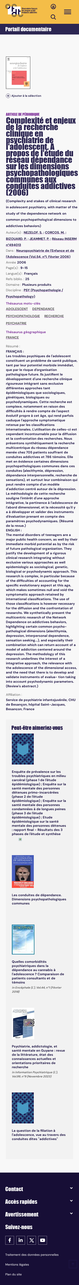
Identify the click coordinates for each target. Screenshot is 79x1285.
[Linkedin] (20, 1240)
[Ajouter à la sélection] (8, 95)
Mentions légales (17, 1264)
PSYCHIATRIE (16, 323)
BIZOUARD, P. (16, 239)
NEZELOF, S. (33, 232)
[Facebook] (9, 1240)
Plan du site (13, 1274)
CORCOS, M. (55, 232)
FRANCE (12, 337)
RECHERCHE (54, 316)
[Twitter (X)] (31, 1240)
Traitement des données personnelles (32, 1255)
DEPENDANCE (43, 309)
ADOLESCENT (17, 309)
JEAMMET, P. (39, 239)
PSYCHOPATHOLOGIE (23, 316)
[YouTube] (42, 1240)
